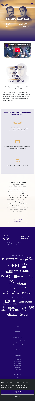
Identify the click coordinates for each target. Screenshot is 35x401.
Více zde (24, 387)
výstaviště (17, 350)
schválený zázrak (17, 345)
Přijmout (17, 392)
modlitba (17, 378)
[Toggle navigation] (32, 3)
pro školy (17, 367)
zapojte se (17, 374)
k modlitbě (17, 359)
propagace (17, 365)
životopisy (17, 361)
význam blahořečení (17, 343)
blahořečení (17, 337)
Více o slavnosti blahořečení (17, 220)
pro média (17, 363)
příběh (17, 331)
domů (17, 326)
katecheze (17, 369)
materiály (17, 355)
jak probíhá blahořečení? (17, 341)
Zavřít (17, 396)
